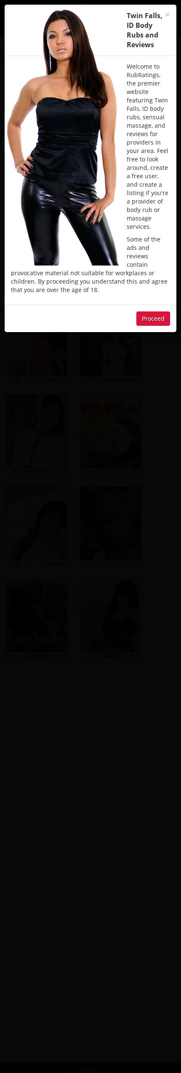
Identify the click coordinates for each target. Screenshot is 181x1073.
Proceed (153, 318)
